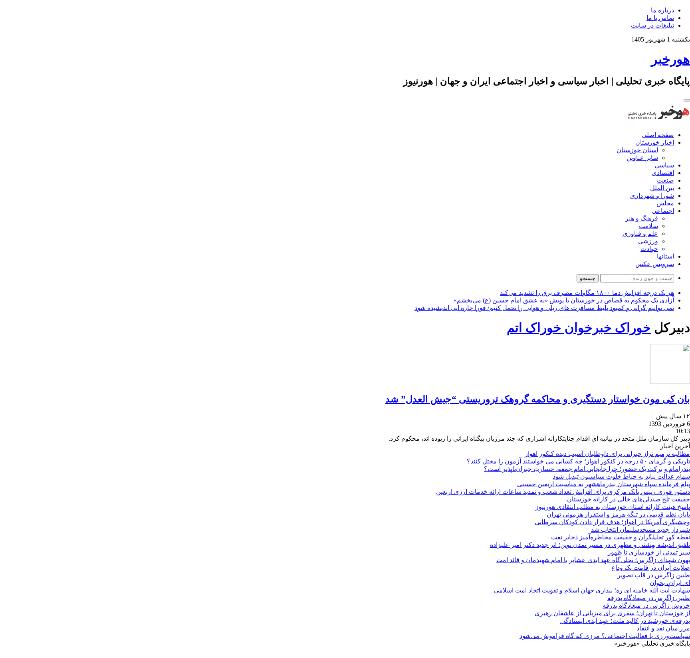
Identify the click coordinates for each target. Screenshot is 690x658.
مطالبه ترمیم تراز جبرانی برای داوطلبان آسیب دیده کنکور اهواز (607, 453)
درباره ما (662, 10)
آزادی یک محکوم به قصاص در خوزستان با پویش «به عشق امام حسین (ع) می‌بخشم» (564, 300)
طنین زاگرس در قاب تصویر (653, 575)
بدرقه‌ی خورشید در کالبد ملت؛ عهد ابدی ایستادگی (625, 620)
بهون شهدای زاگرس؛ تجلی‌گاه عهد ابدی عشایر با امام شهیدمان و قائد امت (593, 560)
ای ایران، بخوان (670, 582)
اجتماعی (663, 210)
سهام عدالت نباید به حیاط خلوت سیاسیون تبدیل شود (621, 476)
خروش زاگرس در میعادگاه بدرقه (646, 605)
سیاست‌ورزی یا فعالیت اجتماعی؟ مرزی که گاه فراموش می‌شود (604, 635)
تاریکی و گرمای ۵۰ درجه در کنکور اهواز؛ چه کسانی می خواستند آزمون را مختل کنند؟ (578, 461)
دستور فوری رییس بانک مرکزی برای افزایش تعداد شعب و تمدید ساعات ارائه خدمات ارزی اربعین (563, 491)
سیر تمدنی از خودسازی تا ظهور (649, 552)
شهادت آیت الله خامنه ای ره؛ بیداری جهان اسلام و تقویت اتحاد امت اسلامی (592, 590)
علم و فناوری (640, 233)
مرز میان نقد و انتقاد (663, 628)
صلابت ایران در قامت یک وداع (650, 567)
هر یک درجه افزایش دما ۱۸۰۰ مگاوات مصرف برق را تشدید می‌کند (587, 292)
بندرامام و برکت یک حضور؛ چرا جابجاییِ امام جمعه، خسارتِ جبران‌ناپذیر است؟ (587, 468)
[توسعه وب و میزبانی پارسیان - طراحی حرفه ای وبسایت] (670, 654)
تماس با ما (660, 17)
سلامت (648, 226)
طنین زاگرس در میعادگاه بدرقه (648, 597)
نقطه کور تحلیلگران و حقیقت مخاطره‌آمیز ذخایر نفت (620, 537)
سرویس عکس (654, 263)
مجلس (665, 203)
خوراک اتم (534, 327)
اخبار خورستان (654, 142)
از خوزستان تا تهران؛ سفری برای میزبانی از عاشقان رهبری (612, 613)
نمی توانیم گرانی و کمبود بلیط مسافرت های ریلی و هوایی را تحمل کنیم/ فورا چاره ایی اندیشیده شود (544, 307)
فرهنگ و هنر (641, 218)
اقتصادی (663, 172)
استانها (665, 256)
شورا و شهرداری (652, 195)
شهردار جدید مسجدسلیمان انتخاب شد (640, 529)
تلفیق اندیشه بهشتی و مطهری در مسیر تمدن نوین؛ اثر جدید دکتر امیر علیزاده (590, 544)
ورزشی (648, 241)
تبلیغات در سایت (652, 25)
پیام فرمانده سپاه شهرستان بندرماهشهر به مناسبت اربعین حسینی (603, 484)
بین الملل (662, 188)
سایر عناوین (642, 157)
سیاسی (664, 165)
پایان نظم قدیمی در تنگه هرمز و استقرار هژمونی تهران (618, 514)
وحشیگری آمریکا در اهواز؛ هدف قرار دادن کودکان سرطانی (612, 522)
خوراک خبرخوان (606, 327)
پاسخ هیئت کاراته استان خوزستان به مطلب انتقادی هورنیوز (612, 506)
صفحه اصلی (658, 134)
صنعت (665, 180)
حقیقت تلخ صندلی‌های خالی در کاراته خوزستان (628, 499)
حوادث (649, 248)
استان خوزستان (637, 150)
